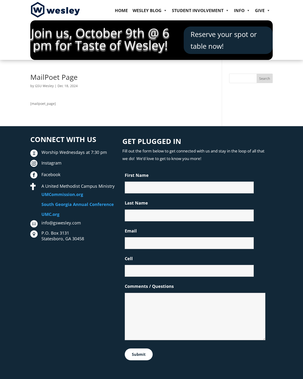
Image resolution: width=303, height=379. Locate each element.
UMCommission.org (62, 194)
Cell (129, 258)
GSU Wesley (44, 86)
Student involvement (197, 10)
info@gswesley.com (61, 223)
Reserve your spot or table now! (224, 40)
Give (260, 10)
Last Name (136, 203)
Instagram (51, 163)
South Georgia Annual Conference (77, 204)
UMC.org (50, 214)
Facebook (50, 174)
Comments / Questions (149, 286)
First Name (137, 175)
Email (131, 231)
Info (239, 10)
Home (121, 10)
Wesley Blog (147, 10)
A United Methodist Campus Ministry (78, 186)
